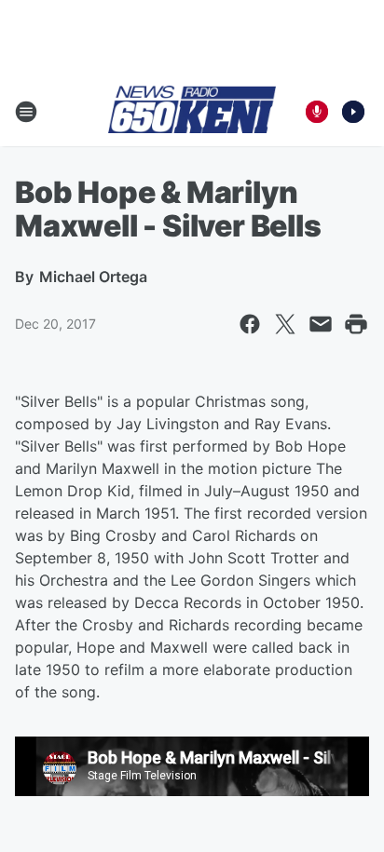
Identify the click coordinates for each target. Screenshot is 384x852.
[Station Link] (192, 111)
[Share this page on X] (285, 324)
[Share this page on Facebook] (250, 324)
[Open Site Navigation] (26, 112)
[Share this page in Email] (321, 324)
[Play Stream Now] (353, 112)
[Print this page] (356, 324)
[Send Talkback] (317, 112)
